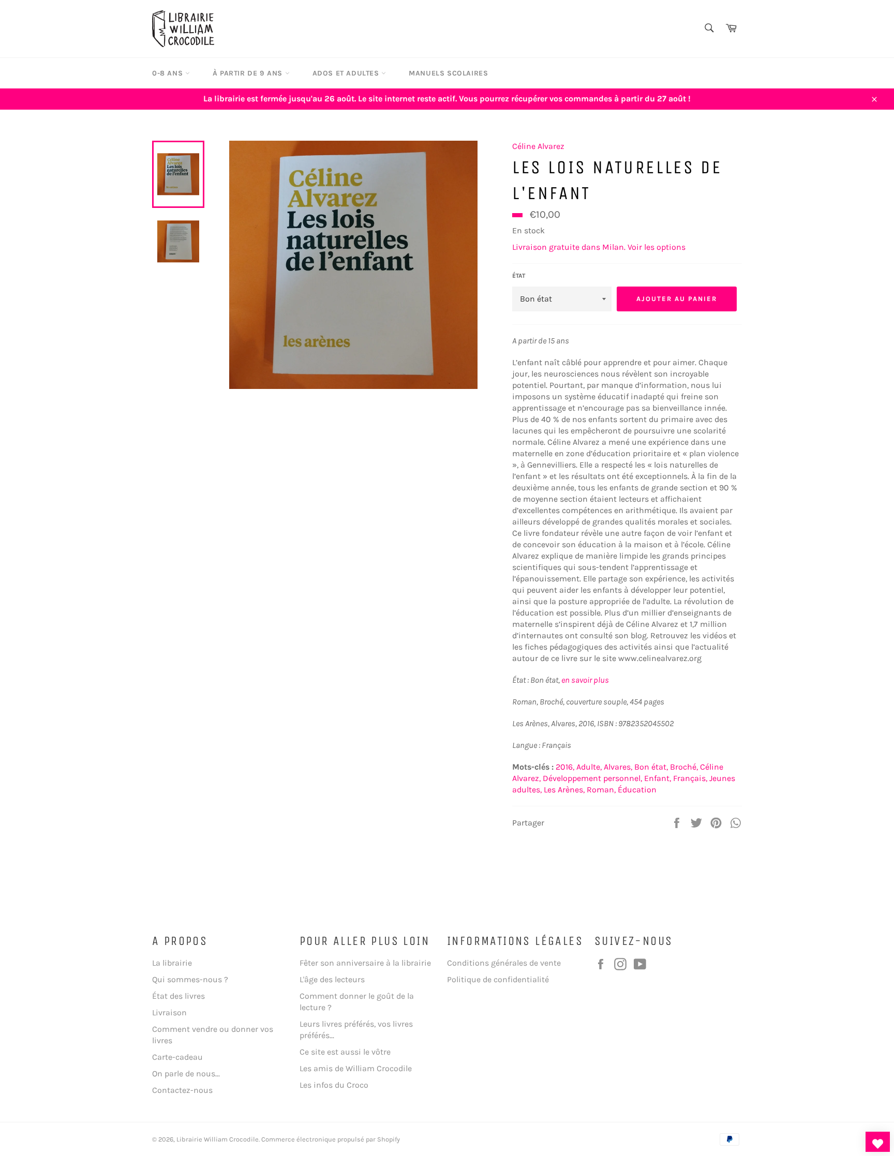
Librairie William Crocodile (217, 1139)
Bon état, (651, 767)
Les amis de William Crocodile (356, 1068)
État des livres (178, 996)
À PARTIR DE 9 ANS (249, 73)
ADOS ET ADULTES (347, 73)
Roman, (601, 789)
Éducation (637, 789)
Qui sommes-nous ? (190, 979)
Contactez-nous (182, 1090)
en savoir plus (585, 680)
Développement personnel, (592, 778)
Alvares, (618, 767)
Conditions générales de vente (504, 963)
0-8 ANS (168, 73)
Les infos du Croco (334, 1085)
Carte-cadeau (177, 1057)
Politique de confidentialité (498, 979)
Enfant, (657, 778)
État (518, 275)
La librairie (172, 963)
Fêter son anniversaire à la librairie (365, 963)
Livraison (169, 1012)
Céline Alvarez (538, 146)
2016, (565, 767)
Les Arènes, (564, 789)
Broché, (684, 767)
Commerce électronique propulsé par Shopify (330, 1139)
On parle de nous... (186, 1073)
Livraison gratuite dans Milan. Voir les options (599, 247)
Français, (690, 778)
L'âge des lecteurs (332, 979)
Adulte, (589, 767)
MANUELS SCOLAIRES (448, 73)
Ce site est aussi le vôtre (345, 1052)
